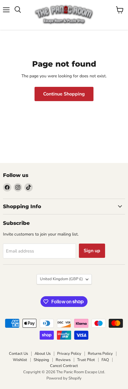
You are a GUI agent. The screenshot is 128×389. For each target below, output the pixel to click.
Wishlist (20, 360)
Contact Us (18, 353)
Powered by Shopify (64, 378)
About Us (43, 353)
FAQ (105, 360)
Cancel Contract (64, 365)
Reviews (63, 360)
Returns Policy (100, 353)
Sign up (92, 250)
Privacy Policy (69, 353)
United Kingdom (61, 279)
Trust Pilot (86, 360)
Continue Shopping (64, 94)
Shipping (41, 360)
